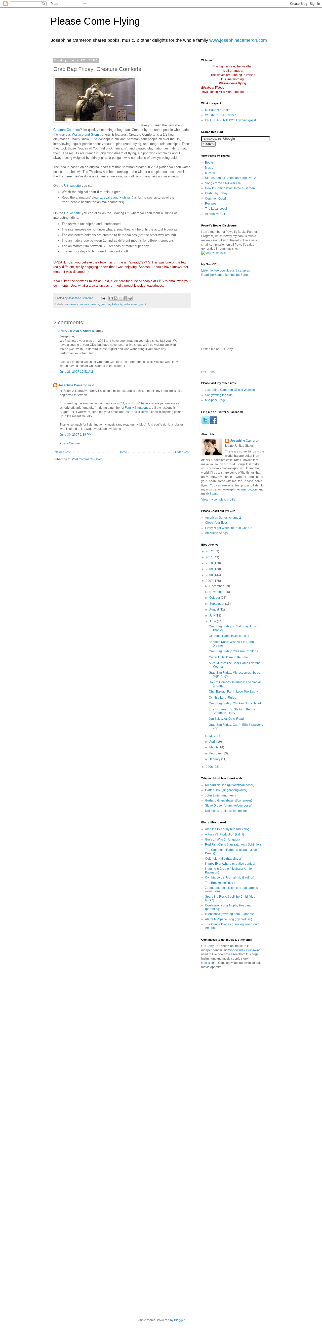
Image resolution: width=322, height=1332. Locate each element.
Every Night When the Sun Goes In (228, 528)
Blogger (179, 1320)
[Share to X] (120, 298)
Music (209, 167)
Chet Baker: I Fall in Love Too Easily (233, 691)
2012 (210, 551)
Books (209, 162)
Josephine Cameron (72, 385)
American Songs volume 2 (223, 517)
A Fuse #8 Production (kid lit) (224, 834)
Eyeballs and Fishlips (115, 197)
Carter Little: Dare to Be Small (229, 657)
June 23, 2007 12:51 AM (76, 371)
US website (72, 185)
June (213, 621)
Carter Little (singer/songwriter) (226, 790)
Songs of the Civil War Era (223, 183)
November (216, 592)
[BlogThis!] (115, 298)
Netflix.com (208, 963)
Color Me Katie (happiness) (224, 858)
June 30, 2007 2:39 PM (75, 434)
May (212, 736)
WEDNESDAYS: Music (220, 115)
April (212, 741)
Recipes (210, 203)
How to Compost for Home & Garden (230, 188)
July (212, 615)
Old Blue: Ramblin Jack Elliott (229, 636)
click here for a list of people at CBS (138, 281)
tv (121, 304)
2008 (210, 575)
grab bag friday (110, 304)
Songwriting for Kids (218, 395)
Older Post (182, 452)
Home (123, 452)
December (216, 586)
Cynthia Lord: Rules (222, 697)
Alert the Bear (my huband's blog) (228, 829)
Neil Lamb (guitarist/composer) (226, 811)
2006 (210, 767)
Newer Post (62, 452)
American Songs (216, 533)
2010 (210, 563)
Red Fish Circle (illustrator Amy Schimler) (233, 844)
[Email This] (110, 298)
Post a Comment (71, 443)
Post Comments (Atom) (87, 459)
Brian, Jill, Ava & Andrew (76, 331)
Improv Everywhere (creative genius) (230, 863)
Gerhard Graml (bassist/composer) (228, 800)
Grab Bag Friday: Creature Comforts (233, 651)
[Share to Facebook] (125, 298)
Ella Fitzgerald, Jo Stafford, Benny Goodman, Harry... (232, 711)
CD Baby (207, 946)
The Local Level (216, 208)
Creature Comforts (66, 130)
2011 (210, 557)
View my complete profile (218, 499)
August (214, 609)
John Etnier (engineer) (220, 795)
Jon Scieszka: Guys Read (226, 718)
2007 (210, 581)
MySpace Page (215, 400)
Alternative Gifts (215, 214)
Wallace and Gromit (86, 134)
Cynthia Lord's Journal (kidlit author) (229, 877)
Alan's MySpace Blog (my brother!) (228, 919)
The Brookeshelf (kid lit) (221, 883)
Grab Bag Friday (216, 193)
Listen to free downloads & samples (225, 270)
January (215, 759)
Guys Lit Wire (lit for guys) (222, 839)
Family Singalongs (137, 407)
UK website (72, 213)
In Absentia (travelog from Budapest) (230, 914)
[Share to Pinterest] (130, 298)
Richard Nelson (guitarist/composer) (229, 785)
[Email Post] (102, 297)
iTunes (210, 372)
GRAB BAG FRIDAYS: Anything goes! (230, 120)
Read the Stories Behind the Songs (225, 275)
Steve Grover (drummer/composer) (228, 805)
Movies (210, 173)
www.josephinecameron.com (238, 40)
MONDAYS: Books (217, 110)
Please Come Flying (95, 21)
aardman (70, 304)
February (215, 753)
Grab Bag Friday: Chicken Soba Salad (235, 703)
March (214, 747)
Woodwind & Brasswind (244, 950)
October (215, 597)
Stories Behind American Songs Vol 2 (230, 178)
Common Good (215, 198)
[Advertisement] (232, 1052)
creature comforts (88, 304)
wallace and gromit (135, 304)
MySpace (212, 494)
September (217, 603)
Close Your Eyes (216, 522)
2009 (210, 569)
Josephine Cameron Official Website (230, 390)
